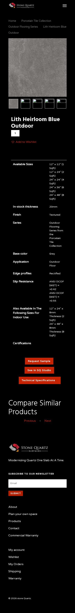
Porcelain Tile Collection (36, 20)
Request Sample (39, 361)
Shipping (14, 571)
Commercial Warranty (23, 535)
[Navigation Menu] (65, 5)
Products (14, 521)
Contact (13, 528)
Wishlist (13, 557)
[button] (23, 142)
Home (12, 20)
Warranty (14, 578)
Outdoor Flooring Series (23, 26)
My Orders (15, 564)
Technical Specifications (38, 380)
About (12, 507)
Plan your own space (22, 514)
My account (16, 550)
